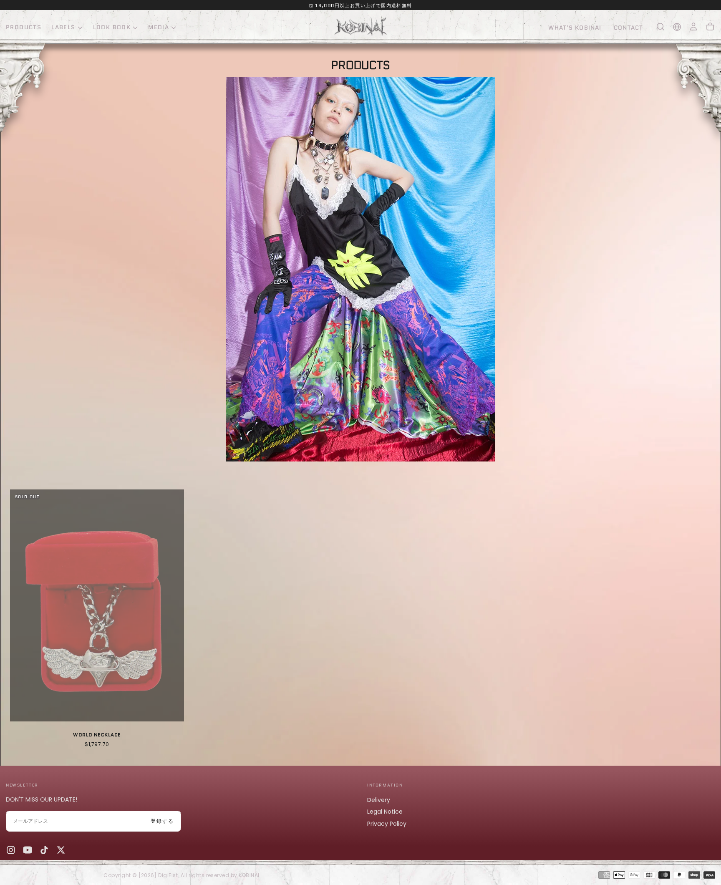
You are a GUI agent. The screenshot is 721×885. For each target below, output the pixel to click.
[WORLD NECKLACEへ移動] (97, 605)
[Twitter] (61, 850)
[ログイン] (693, 26)
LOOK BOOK (112, 27)
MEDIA (158, 27)
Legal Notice (385, 811)
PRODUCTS (23, 27)
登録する (162, 820)
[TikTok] (44, 850)
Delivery (378, 800)
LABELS (63, 27)
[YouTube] (28, 850)
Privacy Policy (386, 823)
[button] (660, 26)
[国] (677, 26)
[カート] (710, 26)
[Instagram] (11, 850)
